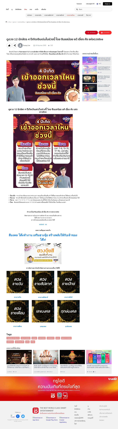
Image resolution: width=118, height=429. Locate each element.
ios (46, 224)
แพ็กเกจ (90, 415)
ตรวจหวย (92, 32)
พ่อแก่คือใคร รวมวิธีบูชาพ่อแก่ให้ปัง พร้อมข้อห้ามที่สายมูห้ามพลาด (71, 366)
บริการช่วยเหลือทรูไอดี (79, 422)
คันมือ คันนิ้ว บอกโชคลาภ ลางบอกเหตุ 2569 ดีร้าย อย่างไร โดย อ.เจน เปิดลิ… (45, 366)
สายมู (32, 342)
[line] (12, 416)
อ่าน (25, 9)
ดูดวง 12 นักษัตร (66, 338)
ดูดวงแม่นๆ (10, 342)
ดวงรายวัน (38, 15)
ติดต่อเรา (101, 420)
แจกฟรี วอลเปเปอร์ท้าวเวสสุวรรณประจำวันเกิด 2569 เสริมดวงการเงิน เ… (99, 366)
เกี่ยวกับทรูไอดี (103, 406)
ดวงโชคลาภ (51, 338)
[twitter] (23, 416)
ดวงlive (34, 338)
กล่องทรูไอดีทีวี (78, 418)
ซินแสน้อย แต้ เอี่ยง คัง (13, 338)
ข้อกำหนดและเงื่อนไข (104, 410)
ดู (88, 406)
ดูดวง (14, 22)
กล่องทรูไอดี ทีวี (90, 4)
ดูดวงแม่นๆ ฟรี (19, 342)
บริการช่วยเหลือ (103, 417)
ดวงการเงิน (42, 338)
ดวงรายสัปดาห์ (48, 15)
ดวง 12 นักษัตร (26, 338)
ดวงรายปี (80, 15)
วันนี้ (7, 9)
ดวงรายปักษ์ (60, 15)
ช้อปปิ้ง (76, 415)
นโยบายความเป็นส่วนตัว (105, 413)
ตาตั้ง (36, 9)
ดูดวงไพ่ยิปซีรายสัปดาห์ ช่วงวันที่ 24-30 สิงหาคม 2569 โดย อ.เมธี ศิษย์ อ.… (19, 366)
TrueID (11, 3)
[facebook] (18, 416)
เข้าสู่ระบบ (107, 4)
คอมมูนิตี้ (90, 418)
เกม (31, 9)
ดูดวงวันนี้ (106, 32)
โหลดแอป (79, 4)
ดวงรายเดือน (71, 15)
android (41, 224)
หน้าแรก (29, 15)
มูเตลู (27, 342)
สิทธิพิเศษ (18, 9)
